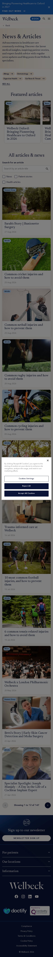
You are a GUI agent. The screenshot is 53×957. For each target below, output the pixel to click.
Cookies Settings (26, 479)
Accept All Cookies (26, 493)
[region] (26, 478)
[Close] (48, 460)
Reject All (26, 486)
